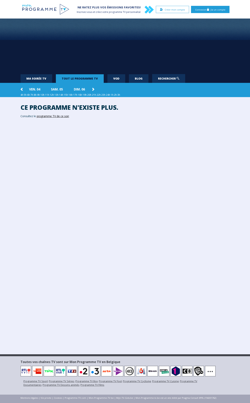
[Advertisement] (125, 44)
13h (56, 95)
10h (42, 95)
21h (94, 95)
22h (99, 95)
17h (75, 95)
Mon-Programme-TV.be (101, 397)
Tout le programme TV (80, 78)
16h (71, 95)
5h (25, 95)
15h (66, 95)
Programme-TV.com (75, 397)
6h (28, 95)
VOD (116, 78)
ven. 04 (34, 89)
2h (115, 95)
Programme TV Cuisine (165, 381)
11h (47, 95)
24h (108, 95)
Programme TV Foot (110, 381)
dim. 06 (79, 89)
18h (80, 95)
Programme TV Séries (61, 381)
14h (61, 95)
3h (118, 95)
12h (52, 95)
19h (85, 95)
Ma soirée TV (36, 78)
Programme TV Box (86, 381)
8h (35, 95)
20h (89, 95)
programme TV (117, 12)
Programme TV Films (92, 385)
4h (22, 95)
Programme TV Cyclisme (137, 381)
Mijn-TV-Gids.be (124, 397)
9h (38, 95)
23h (103, 95)
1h (112, 95)
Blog (139, 78)
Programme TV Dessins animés (61, 385)
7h (31, 95)
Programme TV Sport (35, 381)
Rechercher (167, 78)
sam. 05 (57, 89)
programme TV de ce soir (53, 116)
